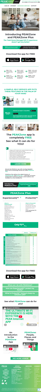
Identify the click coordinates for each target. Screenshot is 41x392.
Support (33, 5)
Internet (13, 5)
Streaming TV (27, 373)
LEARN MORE (20, 164)
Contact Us (36, 368)
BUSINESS (16, 1)
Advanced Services (23, 5)
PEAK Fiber (27, 368)
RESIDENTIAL (10, 1)
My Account (29, 2)
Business (26, 378)
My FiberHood (35, 2)
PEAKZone (26, 374)
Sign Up (6, 5)
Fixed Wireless (27, 369)
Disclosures (27, 377)
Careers (36, 384)
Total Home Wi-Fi (28, 372)
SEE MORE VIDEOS (20, 358)
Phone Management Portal (37, 381)
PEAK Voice (27, 370)
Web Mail (24, 2)
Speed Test (27, 376)
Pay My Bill (36, 369)
